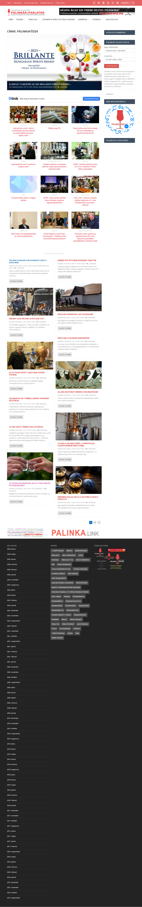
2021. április (11, 646)
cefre (80, 555)
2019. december (12, 718)
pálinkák (55, 619)
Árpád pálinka (57, 638)
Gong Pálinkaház (64, 564)
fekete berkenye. (83, 560)
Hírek (11, 20)
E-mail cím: (108, 56)
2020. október (12, 677)
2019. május (11, 754)
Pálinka (19, 20)
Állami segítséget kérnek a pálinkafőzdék (78, 392)
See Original (48, 253)
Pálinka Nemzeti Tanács (61, 615)
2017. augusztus (13, 826)
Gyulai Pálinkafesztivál (61, 569)
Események (82, 20)
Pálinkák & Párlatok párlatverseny (59, 20)
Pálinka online (60, 3)
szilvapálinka (65, 629)
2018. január (11, 805)
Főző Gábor (18, 266)
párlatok (55, 624)
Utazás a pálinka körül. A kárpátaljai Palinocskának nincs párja (76, 444)
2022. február (12, 626)
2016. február (12, 872)
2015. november (13, 887)
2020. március (12, 703)
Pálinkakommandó (17, 87)
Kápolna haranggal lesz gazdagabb (75, 314)
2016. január (11, 877)
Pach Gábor (56, 597)
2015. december (12, 882)
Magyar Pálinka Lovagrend (62, 583)
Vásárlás (96, 20)
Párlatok (32, 20)
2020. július (11, 687)
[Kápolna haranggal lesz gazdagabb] (79, 297)
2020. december (12, 667)
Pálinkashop (18, 3)
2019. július (11, 744)
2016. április (11, 862)
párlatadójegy (76, 619)
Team (9, 3)
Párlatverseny (68, 624)
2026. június (11, 549)
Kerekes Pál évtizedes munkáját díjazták (77, 260)
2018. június (11, 780)
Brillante (35, 87)
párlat (64, 619)
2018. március (12, 795)
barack (69, 551)
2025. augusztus (13, 585)
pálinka (67, 597)
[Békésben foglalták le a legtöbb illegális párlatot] (79, 480)
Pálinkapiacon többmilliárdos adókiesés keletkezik (29, 399)
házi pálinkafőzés (59, 578)
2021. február (12, 657)
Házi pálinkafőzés (37, 489)
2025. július (11, 590)
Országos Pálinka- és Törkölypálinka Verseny (70, 592)
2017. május (11, 836)
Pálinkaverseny (80, 615)
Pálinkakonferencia (46, 3)
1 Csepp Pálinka (58, 551)
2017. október (12, 821)
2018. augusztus (13, 769)
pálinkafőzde (57, 606)
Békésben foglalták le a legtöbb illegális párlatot (78, 498)
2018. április (11, 790)
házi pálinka (73, 574)
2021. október (12, 636)
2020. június (11, 693)
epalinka (55, 560)
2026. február (12, 570)
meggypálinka (81, 583)
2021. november (13, 631)
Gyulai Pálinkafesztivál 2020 (41, 266)
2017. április (11, 841)
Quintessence (82, 624)
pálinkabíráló (57, 601)
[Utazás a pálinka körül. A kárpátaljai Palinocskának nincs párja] (79, 426)
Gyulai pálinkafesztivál (45, 87)
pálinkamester (58, 610)
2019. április (11, 759)
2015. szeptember (13, 898)
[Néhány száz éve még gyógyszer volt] (30, 302)
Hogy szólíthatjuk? (111, 47)
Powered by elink (59, 253)
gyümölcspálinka (80, 569)
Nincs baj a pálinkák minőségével (74, 338)
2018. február (12, 800)
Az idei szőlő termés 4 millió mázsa (26, 427)
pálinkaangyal (78, 597)
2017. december (12, 811)
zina (77, 633)
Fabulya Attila (67, 560)
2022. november (13, 616)
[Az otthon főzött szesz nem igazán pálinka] (30, 355)
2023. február (12, 600)
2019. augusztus (13, 739)
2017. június (11, 831)
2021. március (12, 652)
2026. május (11, 554)
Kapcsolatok (112, 20)
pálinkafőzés (70, 606)
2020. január (11, 713)
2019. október (12, 728)
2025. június (11, 595)
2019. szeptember (13, 734)
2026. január (11, 575)
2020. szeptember (13, 682)
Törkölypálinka (58, 633)
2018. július (11, 775)
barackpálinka (81, 551)
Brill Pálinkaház (68, 555)
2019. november (13, 723)
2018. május (11, 785)
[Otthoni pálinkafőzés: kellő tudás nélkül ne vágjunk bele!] (30, 466)
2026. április (11, 559)
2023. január (11, 605)
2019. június (11, 749)
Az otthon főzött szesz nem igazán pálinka (27, 373)
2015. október (12, 893)
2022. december (12, 610)
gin (53, 564)
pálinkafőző (84, 606)
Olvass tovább (16, 281)
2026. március (12, 564)
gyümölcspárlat (58, 574)
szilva (54, 629)
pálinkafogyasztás (73, 601)
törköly (76, 629)
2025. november (13, 580)
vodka (69, 633)
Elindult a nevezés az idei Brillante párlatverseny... (40, 84)
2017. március (12, 846)
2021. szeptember (13, 641)
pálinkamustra (73, 610)
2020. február (12, 708)
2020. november (13, 672)
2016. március (12, 867)
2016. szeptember (13, 852)
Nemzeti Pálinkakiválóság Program (66, 587)
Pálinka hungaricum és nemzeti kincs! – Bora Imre (28, 261)
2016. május (11, 857)
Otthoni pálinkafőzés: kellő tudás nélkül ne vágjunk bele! (30, 484)
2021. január (11, 662)
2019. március (12, 764)
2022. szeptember (13, 621)
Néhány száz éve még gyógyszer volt (27, 319)
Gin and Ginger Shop (31, 3)
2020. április (11, 698)
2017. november (13, 816)
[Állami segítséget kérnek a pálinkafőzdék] (79, 375)
